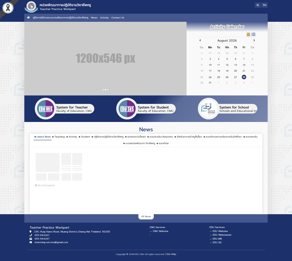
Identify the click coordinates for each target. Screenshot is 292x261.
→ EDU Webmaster (221, 235)
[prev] (200, 40)
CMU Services (157, 227)
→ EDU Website (219, 231)
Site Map (171, 254)
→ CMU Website (159, 231)
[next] (254, 40)
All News (146, 216)
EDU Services (217, 227)
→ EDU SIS (216, 242)
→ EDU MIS (216, 239)
